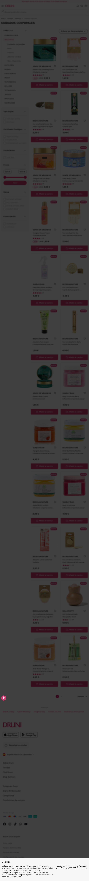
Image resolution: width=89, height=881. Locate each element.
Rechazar (72, 867)
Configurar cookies (61, 867)
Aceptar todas (83, 867)
